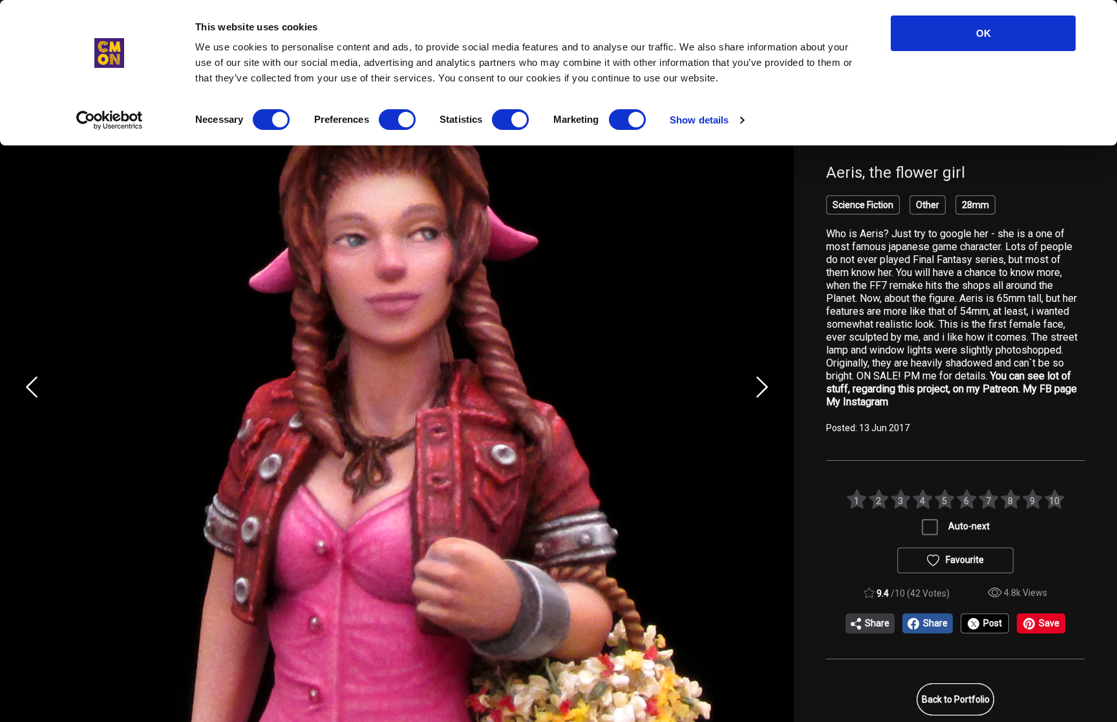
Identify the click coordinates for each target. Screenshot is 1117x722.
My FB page (1050, 389)
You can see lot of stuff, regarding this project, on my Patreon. (948, 382)
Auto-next (969, 526)
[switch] (397, 119)
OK (983, 33)
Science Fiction (863, 205)
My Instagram (857, 402)
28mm (975, 205)
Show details (699, 119)
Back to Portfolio (956, 699)
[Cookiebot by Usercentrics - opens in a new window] (109, 120)
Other (927, 205)
